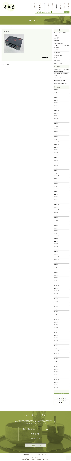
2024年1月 (56, 170)
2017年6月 (56, 364)
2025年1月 (56, 139)
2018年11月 (56, 319)
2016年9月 (56, 384)
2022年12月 (56, 204)
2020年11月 (56, 259)
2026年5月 (56, 97)
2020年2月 (56, 280)
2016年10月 (56, 382)
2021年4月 (56, 249)
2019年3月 (56, 309)
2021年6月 (56, 246)
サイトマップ (57, 57)
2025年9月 (56, 118)
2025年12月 (56, 110)
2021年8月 (56, 241)
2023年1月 (56, 202)
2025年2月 (56, 136)
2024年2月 (56, 168)
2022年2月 (56, 230)
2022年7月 (56, 217)
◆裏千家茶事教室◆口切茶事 (60, 83)
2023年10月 (56, 178)
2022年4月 (56, 225)
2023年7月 (56, 186)
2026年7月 (56, 92)
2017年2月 (56, 374)
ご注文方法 (56, 50)
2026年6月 (56, 94)
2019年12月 (56, 285)
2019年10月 (56, 290)
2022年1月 (56, 233)
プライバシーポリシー (59, 63)
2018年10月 (56, 322)
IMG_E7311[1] (6, 64)
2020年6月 (56, 270)
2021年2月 (56, 254)
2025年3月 (56, 134)
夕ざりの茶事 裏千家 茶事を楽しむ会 (61, 74)
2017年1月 (56, 377)
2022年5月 (56, 222)
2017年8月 (56, 358)
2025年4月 (56, 131)
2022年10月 (56, 209)
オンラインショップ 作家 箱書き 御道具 (61, 46)
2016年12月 (56, 379)
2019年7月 (56, 298)
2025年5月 (56, 128)
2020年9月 (56, 262)
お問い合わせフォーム (35, 445)
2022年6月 (56, 220)
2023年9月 (56, 181)
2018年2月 (56, 343)
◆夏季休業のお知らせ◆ (59, 80)
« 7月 (55, 391)
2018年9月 (56, 324)
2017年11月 (56, 350)
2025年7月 (56, 123)
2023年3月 (56, 196)
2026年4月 (56, 100)
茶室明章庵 (56, 40)
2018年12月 (56, 317)
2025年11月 (56, 113)
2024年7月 (56, 155)
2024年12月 (56, 141)
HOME (3, 27)
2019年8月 (56, 296)
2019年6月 (56, 301)
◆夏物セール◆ (57, 78)
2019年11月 (56, 288)
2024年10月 (56, 147)
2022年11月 (56, 207)
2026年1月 (56, 108)
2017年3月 (56, 371)
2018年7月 (56, 330)
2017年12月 (56, 348)
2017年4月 (56, 369)
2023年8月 (56, 183)
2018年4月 (56, 337)
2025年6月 (56, 126)
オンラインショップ (58, 43)
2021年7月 (56, 243)
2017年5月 (56, 366)
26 (61, 402)
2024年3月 (56, 165)
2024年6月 (56, 157)
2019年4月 (56, 306)
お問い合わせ (57, 60)
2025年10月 (56, 115)
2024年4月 (56, 162)
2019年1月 (56, 314)
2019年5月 (56, 303)
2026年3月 (56, 102)
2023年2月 (56, 199)
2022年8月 (56, 215)
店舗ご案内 (56, 38)
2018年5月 (56, 335)
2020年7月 (56, 267)
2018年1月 (56, 345)
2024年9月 (56, 149)
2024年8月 (56, 152)
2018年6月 (56, 332)
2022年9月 (56, 212)
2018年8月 (56, 327)
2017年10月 (56, 353)
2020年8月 (56, 264)
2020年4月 (56, 275)
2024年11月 (56, 144)
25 (59, 402)
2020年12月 (56, 256)
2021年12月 (56, 236)
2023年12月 (56, 173)
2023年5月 (56, 191)
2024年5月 (56, 160)
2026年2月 (56, 105)
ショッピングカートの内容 (60, 32)
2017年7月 (56, 361)
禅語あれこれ (57, 52)
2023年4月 (56, 194)
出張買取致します (58, 55)
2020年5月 (56, 272)
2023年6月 (56, 188)
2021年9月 (56, 238)
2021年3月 (56, 251)
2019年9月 (56, 293)
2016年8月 (56, 387)
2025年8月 (56, 121)
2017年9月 (56, 356)
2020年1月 (56, 283)
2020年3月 (56, 277)
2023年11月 (56, 175)
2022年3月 (56, 228)
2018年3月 (56, 340)
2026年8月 (56, 89)
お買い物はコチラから (42, 12)
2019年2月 (56, 311)
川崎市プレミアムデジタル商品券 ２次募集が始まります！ (61, 70)
